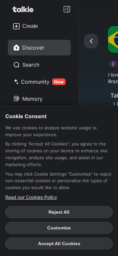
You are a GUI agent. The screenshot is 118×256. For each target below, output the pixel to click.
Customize (59, 227)
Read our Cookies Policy (31, 197)
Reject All (59, 212)
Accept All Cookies (59, 243)
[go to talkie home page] (25, 9)
